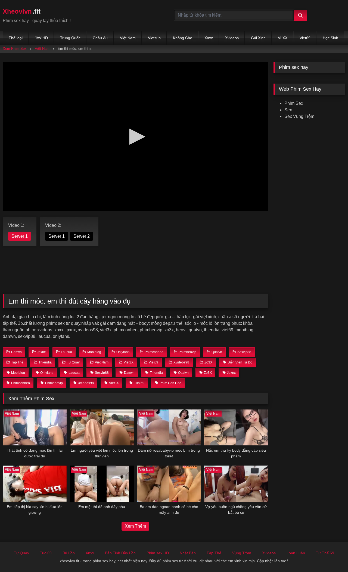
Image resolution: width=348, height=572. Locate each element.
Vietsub (154, 38)
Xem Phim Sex (15, 49)
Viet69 (305, 38)
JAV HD (41, 38)
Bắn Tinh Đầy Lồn (120, 553)
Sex (288, 110)
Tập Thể (214, 553)
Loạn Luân (296, 553)
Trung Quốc (70, 38)
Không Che (182, 38)
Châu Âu (100, 38)
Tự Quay (21, 553)
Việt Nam (128, 38)
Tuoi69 (46, 553)
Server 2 (81, 236)
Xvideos (232, 38)
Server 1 (19, 236)
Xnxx (208, 38)
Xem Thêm (135, 526)
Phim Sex (293, 103)
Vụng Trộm (241, 553)
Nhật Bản (188, 553)
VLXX (282, 38)
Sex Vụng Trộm (299, 116)
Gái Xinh (258, 38)
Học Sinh (330, 38)
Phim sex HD (158, 553)
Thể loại (16, 38)
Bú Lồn (69, 553)
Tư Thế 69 (325, 553)
